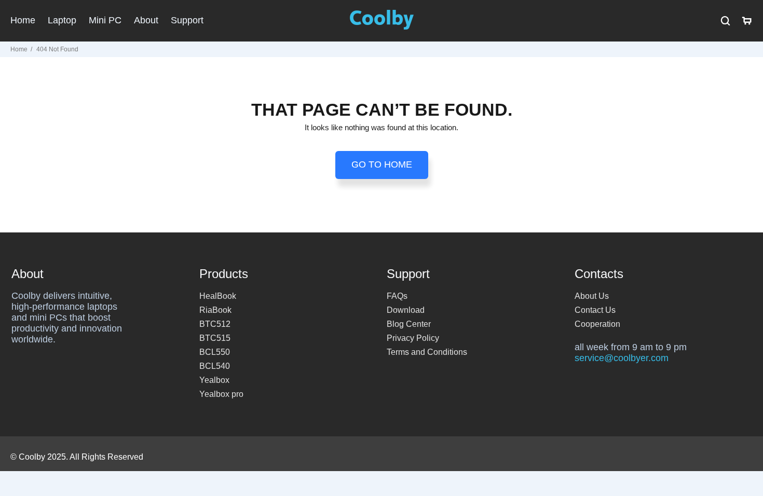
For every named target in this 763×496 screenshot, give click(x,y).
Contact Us (595, 310)
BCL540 (214, 366)
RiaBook (215, 310)
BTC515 (214, 338)
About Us (592, 296)
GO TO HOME (381, 164)
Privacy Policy (413, 338)
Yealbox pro (221, 394)
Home (19, 49)
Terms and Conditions (427, 352)
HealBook (217, 296)
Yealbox (214, 380)
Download (406, 310)
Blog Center (409, 324)
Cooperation (597, 324)
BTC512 (214, 324)
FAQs (397, 296)
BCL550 (214, 352)
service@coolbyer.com (622, 358)
